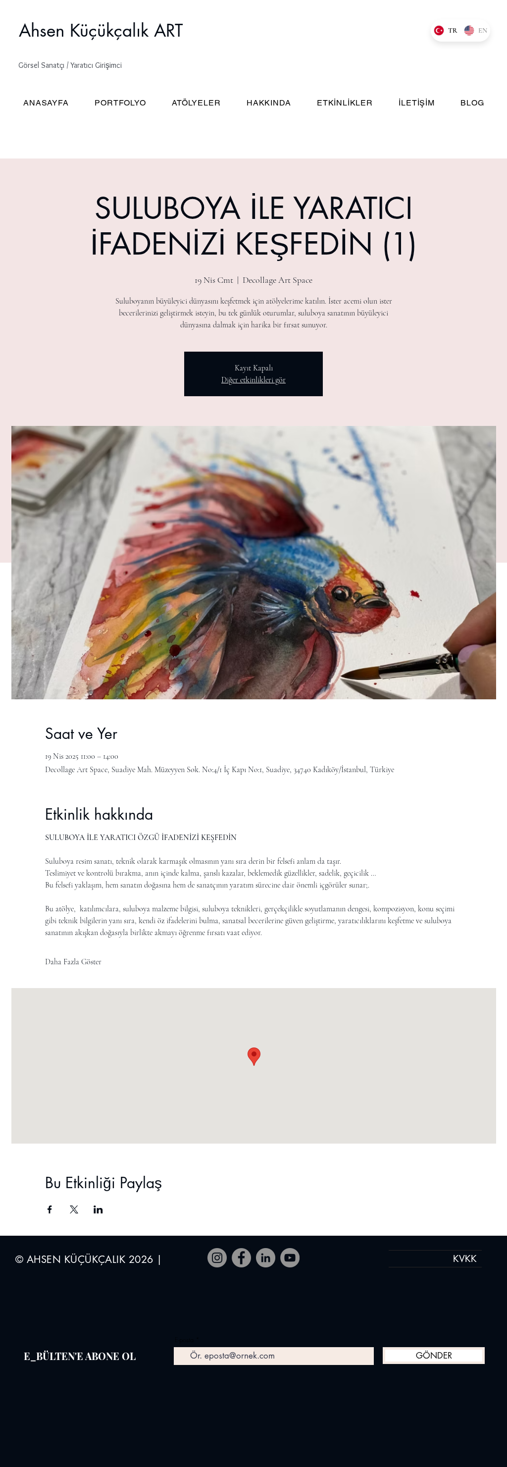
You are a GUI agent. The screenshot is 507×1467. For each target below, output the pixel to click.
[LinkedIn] (265, 1257)
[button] (79, 65)
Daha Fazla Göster (73, 962)
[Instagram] (217, 1257)
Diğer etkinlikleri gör (253, 380)
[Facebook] (241, 1257)
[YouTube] (290, 1257)
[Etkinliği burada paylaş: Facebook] (49, 1209)
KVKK (465, 1259)
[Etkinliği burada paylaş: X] (74, 1209)
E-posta (184, 1340)
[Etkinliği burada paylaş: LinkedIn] (98, 1209)
